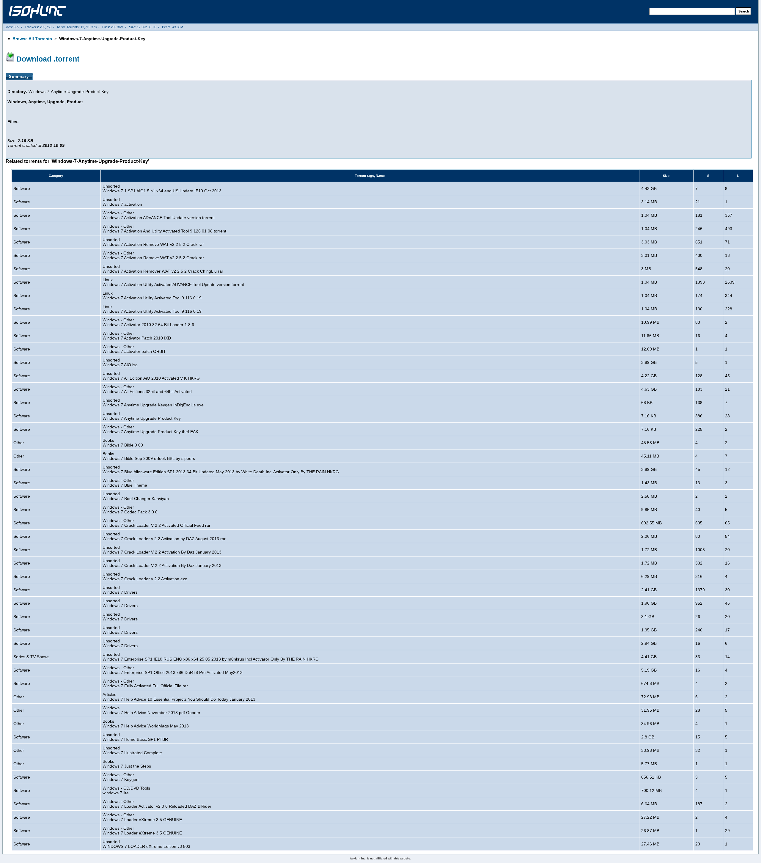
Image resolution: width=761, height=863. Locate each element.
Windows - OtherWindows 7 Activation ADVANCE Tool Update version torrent (159, 215)
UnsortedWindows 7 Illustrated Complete (132, 750)
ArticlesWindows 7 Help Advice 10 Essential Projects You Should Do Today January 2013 (179, 697)
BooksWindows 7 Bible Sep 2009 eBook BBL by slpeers (149, 456)
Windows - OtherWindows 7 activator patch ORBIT (134, 349)
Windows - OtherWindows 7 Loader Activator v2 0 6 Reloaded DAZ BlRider (157, 804)
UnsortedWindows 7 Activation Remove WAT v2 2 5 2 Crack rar (153, 242)
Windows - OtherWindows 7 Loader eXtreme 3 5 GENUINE (142, 817)
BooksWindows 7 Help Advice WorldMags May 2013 (146, 723)
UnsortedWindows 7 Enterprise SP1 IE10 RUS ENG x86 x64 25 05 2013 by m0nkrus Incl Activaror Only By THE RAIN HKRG (211, 656)
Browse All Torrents (32, 38)
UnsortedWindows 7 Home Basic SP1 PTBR (135, 737)
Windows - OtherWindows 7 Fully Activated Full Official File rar (145, 683)
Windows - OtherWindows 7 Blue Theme (125, 483)
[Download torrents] (38, 14)
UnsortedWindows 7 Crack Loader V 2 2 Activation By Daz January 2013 (162, 549)
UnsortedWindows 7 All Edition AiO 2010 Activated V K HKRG (151, 376)
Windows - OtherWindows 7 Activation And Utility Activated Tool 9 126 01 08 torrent (164, 228)
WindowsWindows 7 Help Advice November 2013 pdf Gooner (151, 710)
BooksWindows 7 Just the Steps (127, 763)
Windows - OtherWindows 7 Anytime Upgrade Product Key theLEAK (150, 429)
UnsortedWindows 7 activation (122, 202)
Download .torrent (47, 59)
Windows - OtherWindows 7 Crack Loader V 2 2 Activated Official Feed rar (156, 523)
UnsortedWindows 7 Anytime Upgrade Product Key (142, 416)
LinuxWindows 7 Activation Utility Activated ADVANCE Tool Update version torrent (173, 282)
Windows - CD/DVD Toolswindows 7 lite (126, 790)
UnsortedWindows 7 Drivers (120, 590)
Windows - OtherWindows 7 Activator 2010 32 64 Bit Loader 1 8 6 (148, 322)
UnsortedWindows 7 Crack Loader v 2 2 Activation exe (145, 576)
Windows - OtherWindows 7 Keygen (121, 777)
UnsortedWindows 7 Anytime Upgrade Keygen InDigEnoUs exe (153, 402)
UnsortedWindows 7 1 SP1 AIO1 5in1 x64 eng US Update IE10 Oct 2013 (162, 188)
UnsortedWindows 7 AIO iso (120, 362)
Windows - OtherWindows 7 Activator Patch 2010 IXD (137, 335)
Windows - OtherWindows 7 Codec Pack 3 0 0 (130, 509)
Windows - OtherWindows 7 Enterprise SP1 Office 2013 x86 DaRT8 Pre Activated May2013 (173, 670)
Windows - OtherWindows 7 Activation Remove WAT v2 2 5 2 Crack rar (153, 255)
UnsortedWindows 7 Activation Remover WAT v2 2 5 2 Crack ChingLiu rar (163, 268)
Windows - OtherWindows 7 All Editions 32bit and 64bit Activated (147, 389)
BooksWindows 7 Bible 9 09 (123, 442)
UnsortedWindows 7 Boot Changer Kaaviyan (136, 496)
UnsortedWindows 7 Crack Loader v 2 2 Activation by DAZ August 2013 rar (164, 536)
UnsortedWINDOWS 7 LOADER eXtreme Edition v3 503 (146, 844)
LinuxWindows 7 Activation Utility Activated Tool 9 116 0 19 (152, 295)
